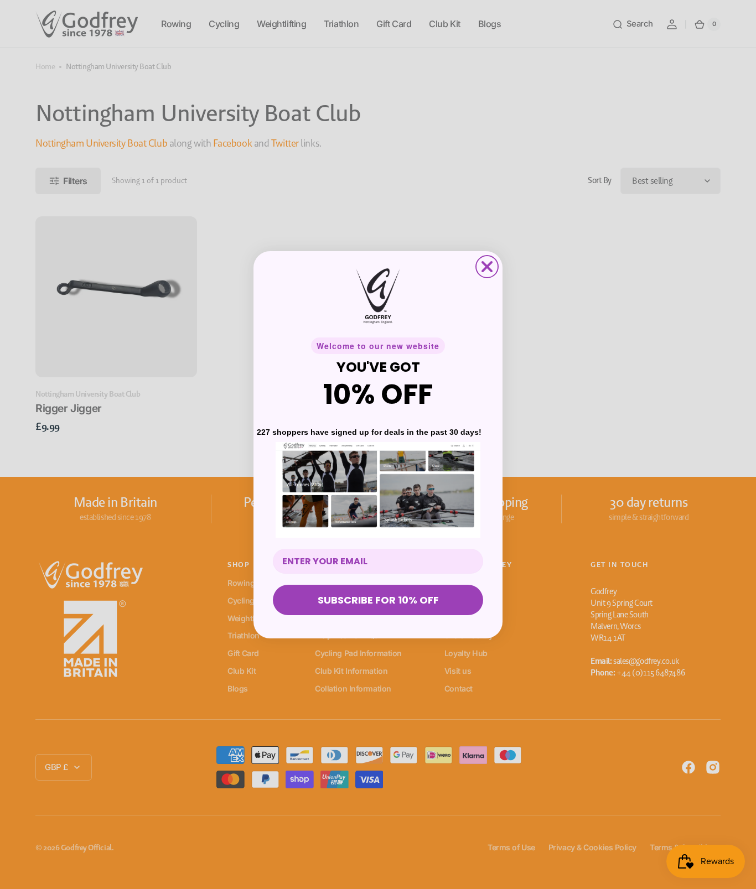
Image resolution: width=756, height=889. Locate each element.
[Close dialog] (487, 267)
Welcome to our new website (378, 345)
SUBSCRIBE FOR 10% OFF (378, 600)
